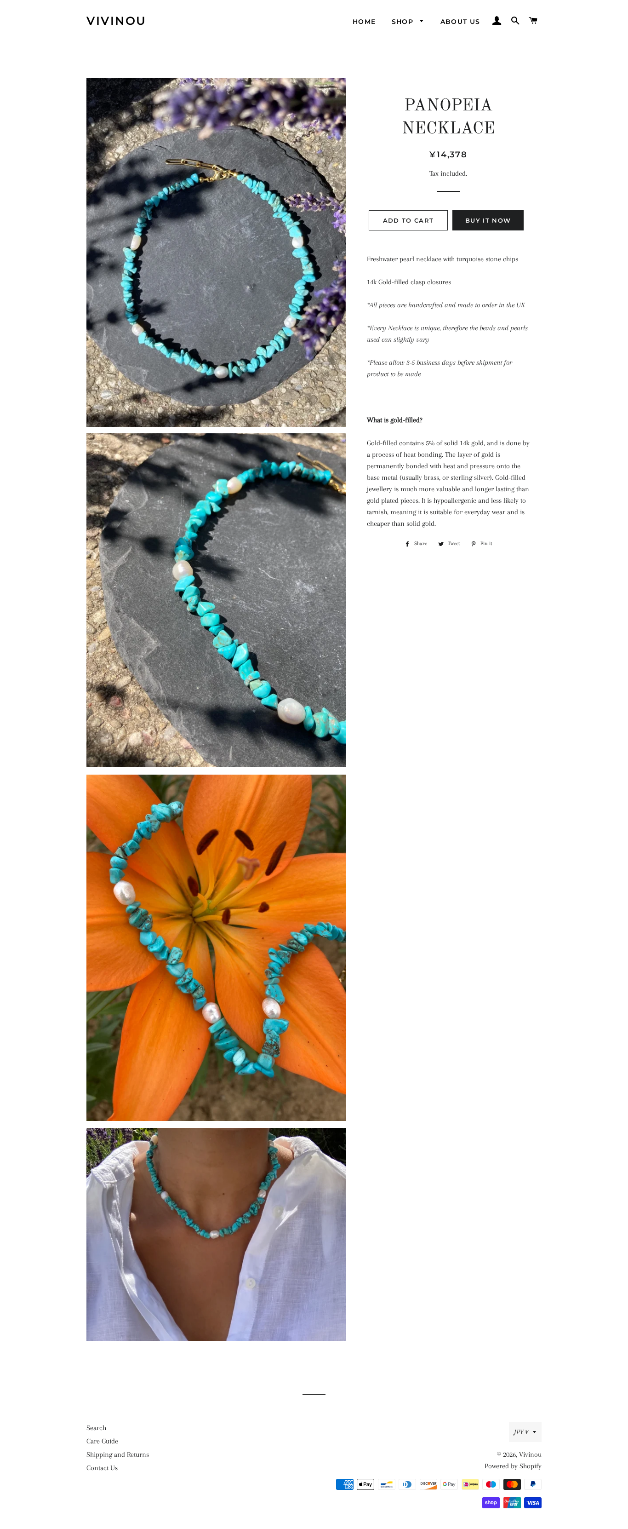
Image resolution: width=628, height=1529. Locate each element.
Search (96, 1428)
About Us (460, 21)
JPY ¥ (521, 1432)
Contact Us (102, 1468)
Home (364, 21)
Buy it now (488, 220)
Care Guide (102, 1441)
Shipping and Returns (117, 1454)
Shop (404, 21)
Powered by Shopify (513, 1466)
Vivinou (116, 21)
